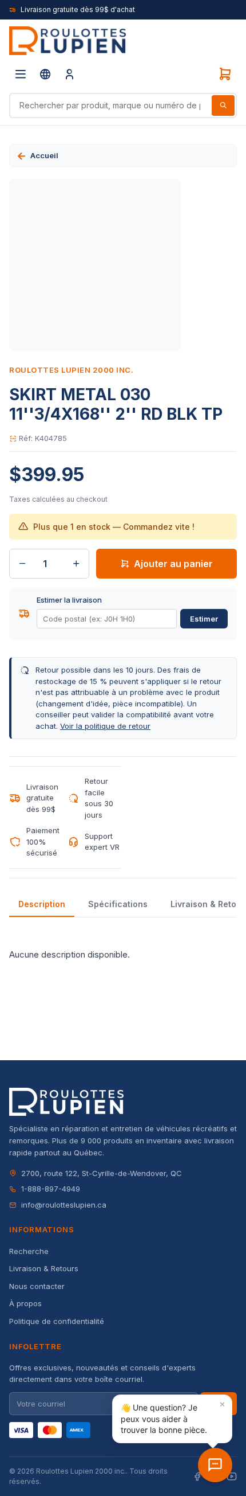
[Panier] (225, 74)
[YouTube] (232, 1477)
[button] (172, 1419)
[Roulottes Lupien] (215, 1465)
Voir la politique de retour (105, 726)
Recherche (29, 1251)
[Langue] (45, 74)
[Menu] (20, 74)
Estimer (204, 618)
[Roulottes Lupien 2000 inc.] (67, 40)
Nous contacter (37, 1286)
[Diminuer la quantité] (22, 563)
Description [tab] (41, 904)
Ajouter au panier (173, 563)
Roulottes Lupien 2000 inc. (71, 369)
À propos (25, 1303)
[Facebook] (197, 1477)
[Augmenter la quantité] (76, 563)
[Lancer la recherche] (223, 105)
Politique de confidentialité (56, 1321)
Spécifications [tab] (118, 904)
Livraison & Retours (43, 1268)
